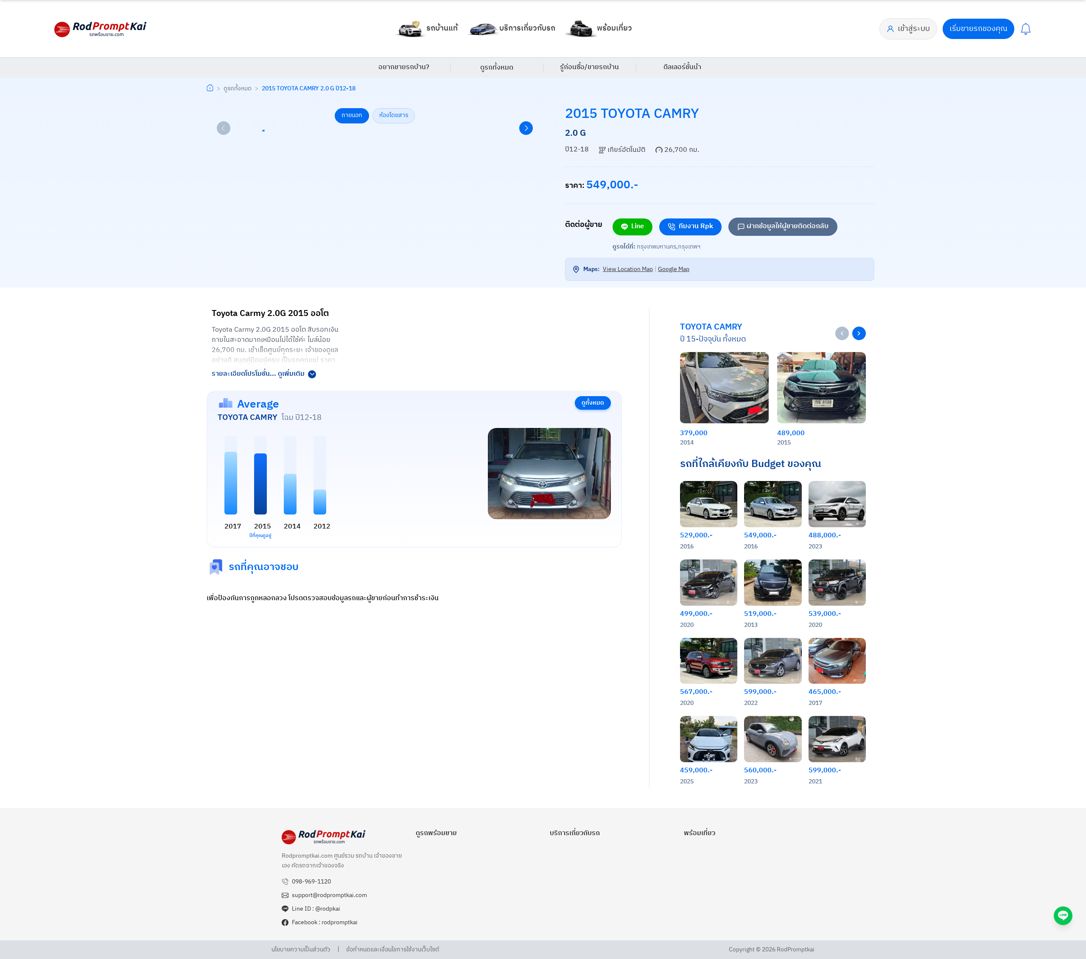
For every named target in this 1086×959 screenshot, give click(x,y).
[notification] (1026, 29)
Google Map (673, 269)
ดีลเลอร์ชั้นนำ (682, 67)
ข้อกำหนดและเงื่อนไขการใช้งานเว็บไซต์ (392, 949)
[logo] (101, 29)
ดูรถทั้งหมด (496, 67)
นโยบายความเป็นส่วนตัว (301, 949)
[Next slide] (526, 128)
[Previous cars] (842, 333)
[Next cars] (859, 333)
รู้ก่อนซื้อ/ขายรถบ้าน (589, 67)
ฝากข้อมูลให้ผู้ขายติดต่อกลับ (787, 226)
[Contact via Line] (1063, 915)
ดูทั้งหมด (593, 403)
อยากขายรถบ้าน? (403, 67)
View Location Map (628, 269)
